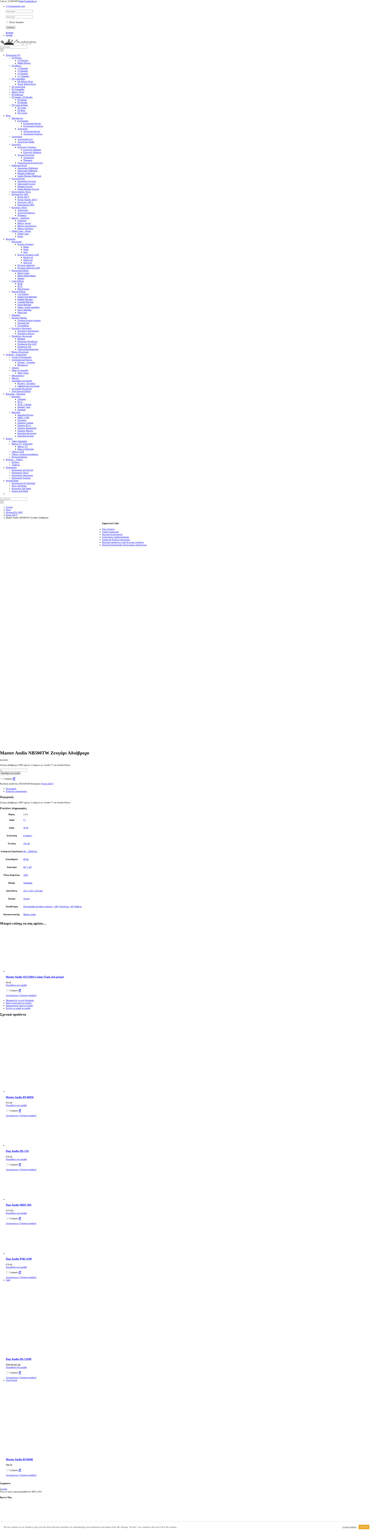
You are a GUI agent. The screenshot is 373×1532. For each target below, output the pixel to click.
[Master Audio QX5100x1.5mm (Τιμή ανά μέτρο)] (54, 950)
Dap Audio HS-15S (17, 1151)
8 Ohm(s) (27, 835)
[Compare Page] (14, 779)
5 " (24, 820)
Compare (7, 779)
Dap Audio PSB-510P (19, 1258)
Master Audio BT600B (19, 1459)
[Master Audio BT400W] (54, 1056)
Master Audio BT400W (20, 1097)
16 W (25, 828)
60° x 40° (27, 867)
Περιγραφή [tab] (11, 788)
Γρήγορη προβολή (27, 995)
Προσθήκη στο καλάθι (10, 773)
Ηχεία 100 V (48, 783)
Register (9, 32)
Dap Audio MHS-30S (18, 1204)
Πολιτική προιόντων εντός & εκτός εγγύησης (123, 542)
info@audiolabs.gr (28, 1)
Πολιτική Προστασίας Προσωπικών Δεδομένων (124, 545)
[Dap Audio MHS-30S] (54, 1186)
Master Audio (29, 914)
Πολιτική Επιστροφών (112, 534)
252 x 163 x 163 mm (33, 891)
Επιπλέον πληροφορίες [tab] (16, 791)
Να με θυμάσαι (16, 22)
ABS (25, 875)
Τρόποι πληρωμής (110, 532)
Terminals (27, 883)
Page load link (6, 1530)
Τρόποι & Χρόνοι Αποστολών (116, 539)
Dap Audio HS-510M (18, 1359)
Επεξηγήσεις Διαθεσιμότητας (115, 537)
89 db (26, 859)
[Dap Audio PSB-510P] (54, 1240)
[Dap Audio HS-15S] (54, 1132)
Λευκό (26, 898)
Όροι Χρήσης (108, 529)
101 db (26, 843)
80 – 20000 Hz (30, 851)
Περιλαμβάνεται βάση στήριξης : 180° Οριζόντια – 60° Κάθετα (52, 906)
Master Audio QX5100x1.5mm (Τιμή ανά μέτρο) (35, 976)
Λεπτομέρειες (12, 995)
